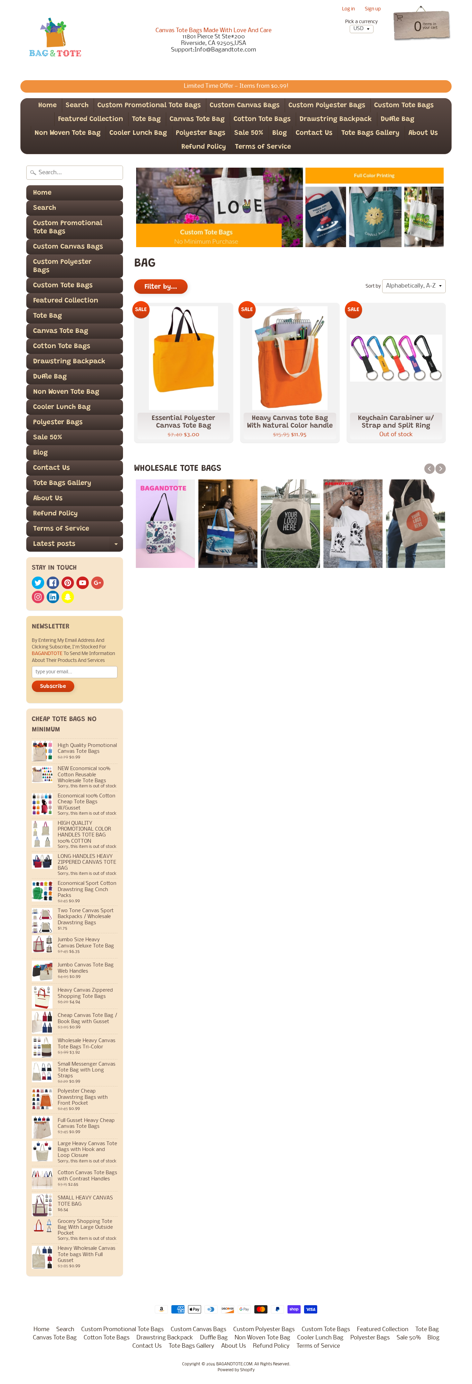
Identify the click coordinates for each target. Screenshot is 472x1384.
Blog (279, 133)
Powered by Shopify (236, 1370)
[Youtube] (82, 583)
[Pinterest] (68, 583)
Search (77, 105)
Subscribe (53, 686)
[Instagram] (38, 597)
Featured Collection (90, 119)
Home (47, 105)
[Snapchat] (68, 597)
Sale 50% (248, 133)
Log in (348, 9)
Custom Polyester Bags (327, 105)
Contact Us (314, 133)
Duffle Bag (397, 119)
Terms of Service (263, 146)
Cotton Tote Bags (262, 119)
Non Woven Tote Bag (68, 133)
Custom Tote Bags (404, 105)
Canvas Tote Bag (197, 119)
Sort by (373, 286)
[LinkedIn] (53, 597)
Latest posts (78, 546)
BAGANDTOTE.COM (234, 1364)
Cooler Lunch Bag (138, 133)
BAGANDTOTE (48, 653)
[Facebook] (53, 583)
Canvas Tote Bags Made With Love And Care (213, 31)
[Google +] (97, 583)
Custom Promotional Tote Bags (149, 105)
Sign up (373, 9)
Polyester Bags (200, 133)
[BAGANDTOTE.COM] (54, 40)
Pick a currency (361, 22)
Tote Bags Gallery (370, 133)
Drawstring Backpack (336, 119)
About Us (423, 133)
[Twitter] (38, 583)
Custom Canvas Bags (245, 105)
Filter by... (160, 286)
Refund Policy (203, 146)
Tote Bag (146, 119)
